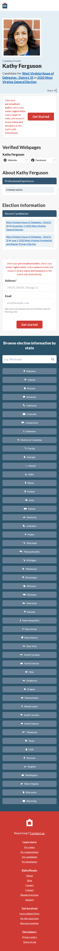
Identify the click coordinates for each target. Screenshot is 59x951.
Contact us (37, 833)
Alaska (29, 379)
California (29, 405)
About (29, 875)
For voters (29, 847)
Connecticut (29, 422)
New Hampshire (29, 620)
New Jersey (29, 629)
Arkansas (29, 396)
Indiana (29, 491)
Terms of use (29, 941)
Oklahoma (29, 680)
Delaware (29, 431)
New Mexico (29, 637)
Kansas (29, 508)
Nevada (29, 611)
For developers (29, 861)
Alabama (30, 371)
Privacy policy (29, 937)
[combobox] (29, 287)
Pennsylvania (29, 697)
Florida (29, 448)
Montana (29, 594)
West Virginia (29, 783)
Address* (11, 280)
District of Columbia (29, 439)
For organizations (29, 852)
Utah (30, 749)
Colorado (29, 414)
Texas (29, 740)
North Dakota (29, 663)
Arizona (29, 388)
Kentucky (30, 517)
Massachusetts (29, 551)
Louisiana (29, 525)
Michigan (29, 560)
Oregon (29, 689)
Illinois (29, 482)
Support (29, 899)
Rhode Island (29, 706)
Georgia (29, 457)
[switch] (52, 90)
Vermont (29, 757)
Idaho (29, 474)
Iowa (29, 500)
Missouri (29, 586)
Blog (29, 880)
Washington (29, 775)
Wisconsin (29, 792)
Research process (29, 894)
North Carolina (29, 654)
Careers (29, 885)
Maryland (29, 543)
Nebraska (29, 603)
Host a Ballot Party (29, 913)
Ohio (29, 671)
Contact (29, 890)
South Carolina (29, 714)
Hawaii (30, 465)
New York (29, 646)
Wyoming (29, 800)
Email (8, 296)
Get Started (41, 116)
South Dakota (29, 723)
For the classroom (29, 918)
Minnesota (29, 568)
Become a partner (29, 923)
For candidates (29, 856)
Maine (29, 534)
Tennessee (29, 732)
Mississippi (29, 577)
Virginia (29, 766)
